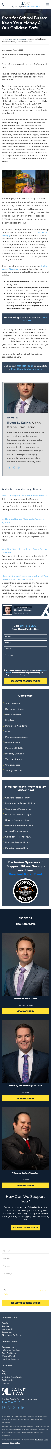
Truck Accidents (13, 759)
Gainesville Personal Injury (18, 814)
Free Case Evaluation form (26, 368)
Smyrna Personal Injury (17, 820)
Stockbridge (7, 1332)
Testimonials (7, 1380)
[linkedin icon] (19, 467)
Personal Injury (12, 742)
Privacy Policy (15, 1443)
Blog (10, 39)
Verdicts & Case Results (12, 1377)
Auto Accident (20, 39)
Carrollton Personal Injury (18, 836)
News (8, 731)
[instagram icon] (14, 467)
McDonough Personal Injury (19, 825)
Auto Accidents (13, 703)
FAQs (4, 1374)
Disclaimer (39, 1440)
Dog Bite (9, 720)
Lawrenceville (8, 1329)
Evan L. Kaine (19, 422)
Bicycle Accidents (14, 709)
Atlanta (5, 1323)
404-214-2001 (32, 6)
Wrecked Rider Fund (25, 874)
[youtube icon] (18, 1407)
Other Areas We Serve (11, 1335)
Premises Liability (14, 748)
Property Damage (14, 753)
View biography (25, 1011)
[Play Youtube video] (25, 180)
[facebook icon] (9, 467)
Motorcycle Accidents (16, 725)
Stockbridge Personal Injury (19, 808)
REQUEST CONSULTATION (25, 1227)
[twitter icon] (9, 1407)
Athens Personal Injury (16, 831)
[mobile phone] (3, 4)
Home (4, 39)
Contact (5, 1383)
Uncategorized (13, 764)
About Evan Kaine (10, 606)
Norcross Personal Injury (17, 842)
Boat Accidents (13, 714)
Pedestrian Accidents (16, 737)
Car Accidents (8, 1347)
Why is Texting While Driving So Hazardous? (24, 495)
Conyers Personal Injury (17, 797)
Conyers (5, 1326)
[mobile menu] (47, 4)
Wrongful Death (13, 770)
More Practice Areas (10, 1359)
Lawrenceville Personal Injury (20, 803)
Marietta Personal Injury (17, 848)
